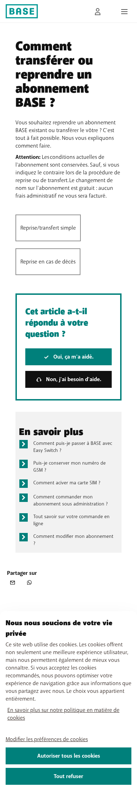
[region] (68, 703)
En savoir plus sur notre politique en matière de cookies (63, 714)
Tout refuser (68, 776)
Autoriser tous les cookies (68, 755)
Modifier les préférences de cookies (47, 739)
